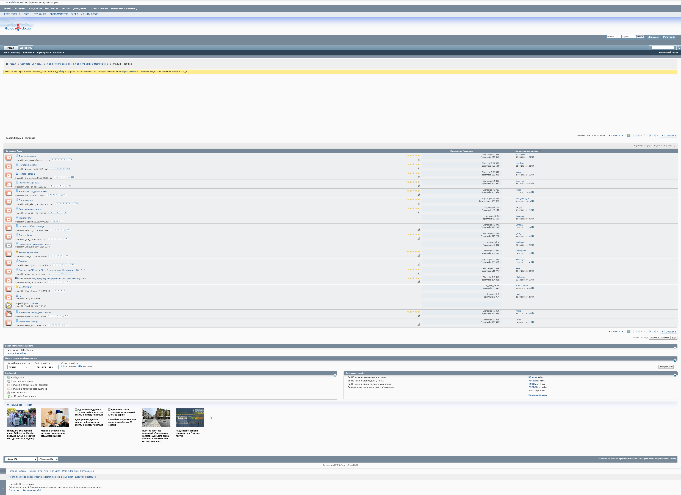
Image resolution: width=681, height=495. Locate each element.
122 (70, 273)
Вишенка (29, 222)
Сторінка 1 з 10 (618, 135)
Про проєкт (14, 490)
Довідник (79, 8)
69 (67, 256)
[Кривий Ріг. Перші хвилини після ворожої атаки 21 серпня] (122, 415)
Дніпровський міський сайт (629, 459)
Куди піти (35, 8)
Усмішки (533, 381)
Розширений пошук (668, 52)
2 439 (496, 269)
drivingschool (30, 178)
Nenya (27, 326)
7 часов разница (27, 156)
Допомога (653, 37)
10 (658, 135)
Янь (17, 353)
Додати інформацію (85, 477)
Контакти (13, 477)
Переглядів (468, 151)
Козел (27, 283)
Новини (20, 8)
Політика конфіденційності (59, 477)
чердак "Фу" (25, 218)
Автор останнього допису (527, 151)
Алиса (10, 353)
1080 (72, 265)
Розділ (11, 48)
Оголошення (99, 8)
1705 (75, 204)
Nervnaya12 (30, 266)
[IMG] (531, 384)
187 (66, 239)
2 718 (496, 320)
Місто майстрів (59, 14)
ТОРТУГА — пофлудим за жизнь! (36, 312)
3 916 (496, 190)
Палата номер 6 (27, 174)
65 (498, 216)
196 (65, 195)
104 (68, 230)
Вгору (674, 338)
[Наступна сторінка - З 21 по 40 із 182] (662, 136)
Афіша (7, 8)
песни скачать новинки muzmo (35, 244)
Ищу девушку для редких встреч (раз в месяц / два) (59, 278)
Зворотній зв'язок (606, 459)
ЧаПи (6, 52)
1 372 (496, 251)
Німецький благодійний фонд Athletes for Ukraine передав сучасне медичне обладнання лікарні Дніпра (21, 435)
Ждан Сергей (31, 291)
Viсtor (27, 213)
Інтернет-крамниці (124, 8)
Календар (15, 52)
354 (66, 316)
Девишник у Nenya (28, 321)
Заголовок (10, 151)
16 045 (496, 172)
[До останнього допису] (532, 157)
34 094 (496, 199)
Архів (645, 459)
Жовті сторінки (12, 14)
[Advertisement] (340, 101)
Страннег (29, 187)
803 (72, 177)
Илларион (29, 161)
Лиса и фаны (25, 235)
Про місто (52, 8)
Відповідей (455, 151)
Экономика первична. (30, 209)
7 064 (496, 311)
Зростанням (70, 366)
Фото (66, 8)
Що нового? (26, 48)
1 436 (496, 181)
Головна (13, 471)
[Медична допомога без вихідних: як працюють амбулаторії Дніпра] (55, 429)
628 (68, 168)
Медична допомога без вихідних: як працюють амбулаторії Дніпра (53, 433)
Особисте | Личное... (31, 64)
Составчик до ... (27, 200)
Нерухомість (39, 14)
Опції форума (42, 52)
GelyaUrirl (29, 247)
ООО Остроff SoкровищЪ (31, 226)
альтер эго (29, 274)
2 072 (496, 225)
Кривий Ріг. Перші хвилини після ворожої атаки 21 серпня (122, 422)
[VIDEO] (532, 387)
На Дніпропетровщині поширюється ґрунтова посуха (188, 433)
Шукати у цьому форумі (664, 146)
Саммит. (23, 261)
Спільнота (27, 52)
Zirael (27, 306)
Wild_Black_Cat (31, 205)
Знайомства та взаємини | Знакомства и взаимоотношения (77, 64)
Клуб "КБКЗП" (26, 287)
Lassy (27, 299)
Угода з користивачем (31, 477)
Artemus (28, 169)
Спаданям (86, 366)
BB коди (532, 377)
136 (66, 325)
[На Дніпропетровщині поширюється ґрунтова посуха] (190, 429)
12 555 (496, 163)
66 (498, 286)
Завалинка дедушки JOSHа (33, 191)
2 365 (496, 155)
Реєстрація (669, 37)
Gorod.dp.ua (12, 2)
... (20, 296)
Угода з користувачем (659, 459)
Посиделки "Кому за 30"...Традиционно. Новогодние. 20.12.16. (52, 270)
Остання (670, 136)
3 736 (496, 234)
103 (497, 208)
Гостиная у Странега (29, 183)
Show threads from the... (19, 363)
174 (66, 282)
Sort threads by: (43, 363)
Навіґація (57, 52)
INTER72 (28, 231)
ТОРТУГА (34, 303)
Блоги (74, 14)
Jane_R (28, 257)
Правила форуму (537, 395)
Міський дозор (89, 14)
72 (69, 186)
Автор (19, 151)
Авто (26, 14)
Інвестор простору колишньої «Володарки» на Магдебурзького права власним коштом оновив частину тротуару (155, 436)
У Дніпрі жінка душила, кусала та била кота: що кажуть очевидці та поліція (89, 422)
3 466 (496, 277)
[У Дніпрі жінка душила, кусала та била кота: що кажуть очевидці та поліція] (89, 415)
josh (26, 196)
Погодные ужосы (28, 165)
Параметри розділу (642, 146)
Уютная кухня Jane (28, 252)
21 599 (496, 260)
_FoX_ (27, 239)
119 (70, 160)
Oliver (23, 353)
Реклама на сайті (32, 490)
